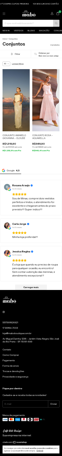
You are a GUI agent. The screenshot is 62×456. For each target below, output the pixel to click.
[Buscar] (56, 23)
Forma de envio (11, 365)
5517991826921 (10, 322)
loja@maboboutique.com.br (17, 333)
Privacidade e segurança (15, 376)
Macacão (44, 30)
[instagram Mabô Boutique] (4, 312)
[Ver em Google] (7, 187)
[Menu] (4, 13)
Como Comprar (11, 355)
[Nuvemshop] (15, 443)
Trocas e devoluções (13, 371)
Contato (7, 349)
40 (5, 64)
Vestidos (18, 30)
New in (6, 30)
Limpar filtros (18, 63)
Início (5, 39)
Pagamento (9, 360)
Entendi (40, 451)
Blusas (31, 30)
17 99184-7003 (10, 327)
